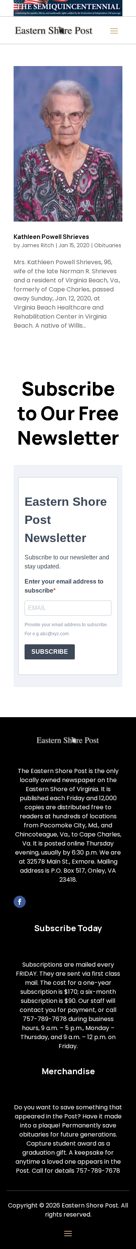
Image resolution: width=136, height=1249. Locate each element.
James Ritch (38, 245)
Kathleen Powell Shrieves (51, 237)
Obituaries (107, 245)
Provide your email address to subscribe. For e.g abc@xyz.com (66, 629)
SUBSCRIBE (49, 651)
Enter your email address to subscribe (64, 586)
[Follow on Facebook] (20, 902)
